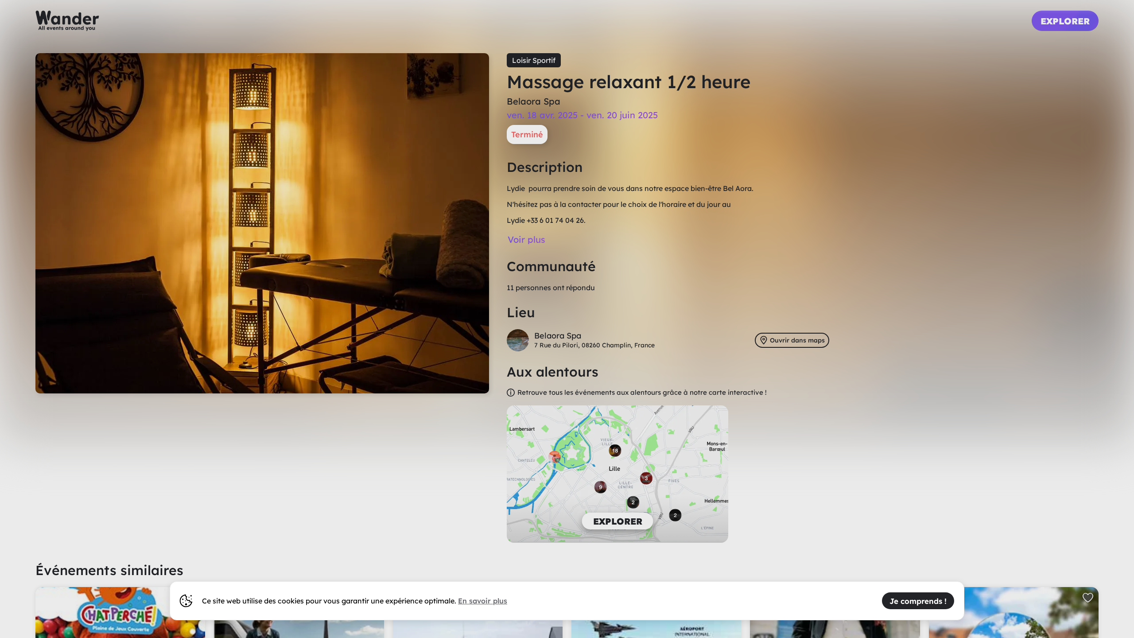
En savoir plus (482, 600)
